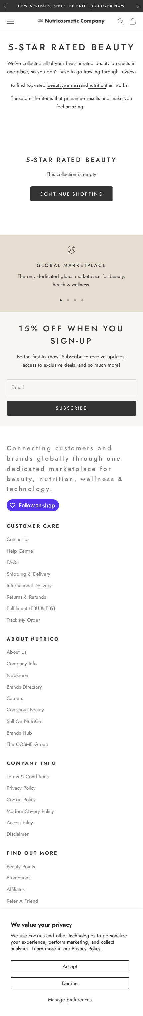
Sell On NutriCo (24, 721)
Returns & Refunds (26, 597)
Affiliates (16, 889)
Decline (70, 983)
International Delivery (29, 585)
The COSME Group (27, 744)
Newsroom (18, 675)
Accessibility (20, 822)
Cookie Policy (21, 799)
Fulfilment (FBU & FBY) (31, 608)
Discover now (108, 5)
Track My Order (23, 620)
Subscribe (71, 408)
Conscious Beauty (25, 709)
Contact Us (18, 539)
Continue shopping (71, 194)
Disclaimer (18, 834)
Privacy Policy (21, 788)
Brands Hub (19, 733)
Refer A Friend (22, 901)
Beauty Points (21, 866)
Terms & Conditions (28, 776)
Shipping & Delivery (28, 574)
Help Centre (20, 551)
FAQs (12, 562)
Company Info (22, 663)
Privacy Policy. (87, 948)
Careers (15, 698)
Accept (70, 966)
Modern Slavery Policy (30, 811)
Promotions (18, 877)
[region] (71, 267)
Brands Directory (24, 687)
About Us (16, 652)
